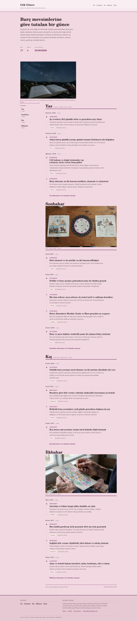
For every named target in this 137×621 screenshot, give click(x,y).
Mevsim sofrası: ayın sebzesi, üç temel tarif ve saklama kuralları (81, 297)
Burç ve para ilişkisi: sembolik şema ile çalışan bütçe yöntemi (79, 334)
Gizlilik (70, 611)
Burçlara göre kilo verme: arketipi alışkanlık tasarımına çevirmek (82, 392)
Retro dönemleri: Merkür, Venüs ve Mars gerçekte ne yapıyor (79, 313)
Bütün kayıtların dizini (110, 587)
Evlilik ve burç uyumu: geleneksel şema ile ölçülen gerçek (77, 280)
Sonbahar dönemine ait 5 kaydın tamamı (64, 348)
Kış (105, 5)
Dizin (115, 5)
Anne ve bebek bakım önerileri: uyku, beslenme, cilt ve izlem (79, 563)
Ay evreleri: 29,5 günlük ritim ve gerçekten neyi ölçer (75, 119)
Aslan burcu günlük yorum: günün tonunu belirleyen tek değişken (81, 139)
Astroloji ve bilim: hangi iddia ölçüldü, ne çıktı (72, 506)
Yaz (94, 5)
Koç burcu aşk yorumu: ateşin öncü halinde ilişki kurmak (77, 429)
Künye (64, 611)
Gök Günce (27, 5)
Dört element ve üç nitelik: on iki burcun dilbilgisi (74, 260)
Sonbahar (99, 5)
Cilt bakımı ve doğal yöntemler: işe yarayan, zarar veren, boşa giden (66, 161)
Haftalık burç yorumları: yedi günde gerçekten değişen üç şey (79, 409)
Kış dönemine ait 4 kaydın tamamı (62, 444)
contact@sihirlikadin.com (90, 611)
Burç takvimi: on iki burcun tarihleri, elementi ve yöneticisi (78, 181)
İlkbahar (109, 5)
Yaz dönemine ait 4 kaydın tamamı (62, 195)
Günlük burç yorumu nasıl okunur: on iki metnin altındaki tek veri (82, 369)
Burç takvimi (77, 611)
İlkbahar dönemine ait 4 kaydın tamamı (64, 578)
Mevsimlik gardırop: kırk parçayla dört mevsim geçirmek (77, 526)
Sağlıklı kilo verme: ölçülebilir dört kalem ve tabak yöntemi (78, 543)
